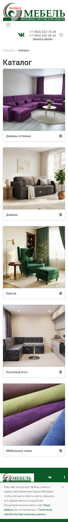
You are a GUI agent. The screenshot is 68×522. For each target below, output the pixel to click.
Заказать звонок (43, 39)
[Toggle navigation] (8, 25)
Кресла (11, 293)
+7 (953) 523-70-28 (42, 32)
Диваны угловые (18, 136)
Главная (8, 50)
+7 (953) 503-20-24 (42, 35)
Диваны (12, 215)
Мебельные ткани (19, 451)
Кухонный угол (16, 372)
